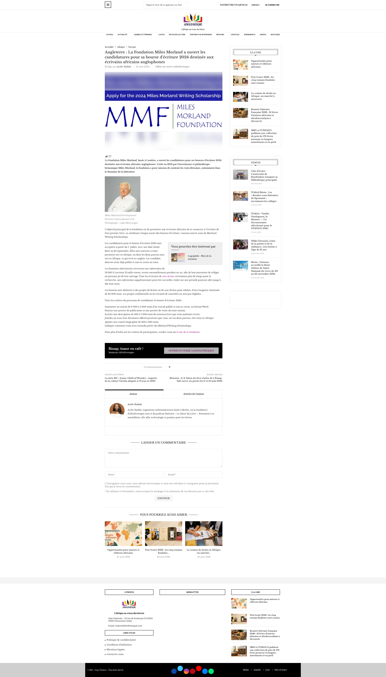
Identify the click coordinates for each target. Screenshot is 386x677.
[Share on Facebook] (174, 367)
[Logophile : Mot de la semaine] (178, 257)
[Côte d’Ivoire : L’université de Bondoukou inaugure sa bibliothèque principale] (240, 175)
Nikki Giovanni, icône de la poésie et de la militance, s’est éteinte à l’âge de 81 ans (264, 245)
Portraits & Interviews (201, 34)
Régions (220, 34)
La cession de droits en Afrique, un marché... (204, 551)
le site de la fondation (188, 332)
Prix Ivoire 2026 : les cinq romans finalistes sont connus (263, 80)
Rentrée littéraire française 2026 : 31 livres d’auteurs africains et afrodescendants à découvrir (264, 115)
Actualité (122, 34)
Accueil (109, 34)
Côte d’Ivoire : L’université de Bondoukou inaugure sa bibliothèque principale (264, 175)
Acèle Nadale (124, 66)
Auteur (133, 394)
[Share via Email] (182, 367)
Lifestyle (235, 34)
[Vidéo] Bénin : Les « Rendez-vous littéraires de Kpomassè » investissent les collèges (264, 197)
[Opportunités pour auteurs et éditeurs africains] (123, 533)
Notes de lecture (177, 34)
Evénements (249, 34)
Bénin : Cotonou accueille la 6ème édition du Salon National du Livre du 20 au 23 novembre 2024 (264, 268)
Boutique (275, 34)
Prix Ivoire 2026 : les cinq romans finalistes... (163, 551)
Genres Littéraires (143, 34)
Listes (162, 34)
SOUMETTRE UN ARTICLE (234, 5)
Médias (246, 670)
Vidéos (263, 34)
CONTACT (255, 5)
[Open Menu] (108, 5)
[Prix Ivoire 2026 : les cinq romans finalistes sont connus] (163, 533)
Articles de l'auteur (193, 394)
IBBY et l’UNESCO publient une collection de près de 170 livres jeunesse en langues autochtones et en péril (264, 136)
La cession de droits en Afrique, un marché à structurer (263, 96)
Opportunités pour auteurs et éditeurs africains (123, 551)
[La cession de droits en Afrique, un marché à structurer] (203, 533)
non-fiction (168, 276)
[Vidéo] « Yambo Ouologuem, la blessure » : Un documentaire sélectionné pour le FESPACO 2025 (261, 221)
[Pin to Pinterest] (178, 367)
